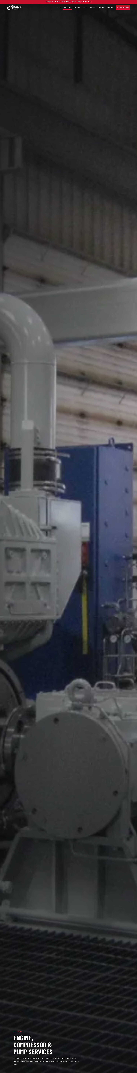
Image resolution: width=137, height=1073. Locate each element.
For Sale (77, 7)
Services (67, 7)
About (85, 7)
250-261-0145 (86, 2)
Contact (110, 7)
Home (59, 7)
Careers (101, 7)
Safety (92, 7)
